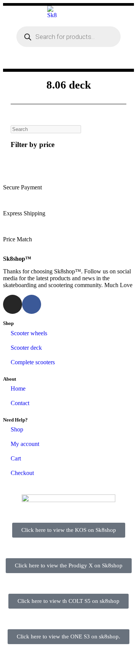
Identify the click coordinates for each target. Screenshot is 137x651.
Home (18, 388)
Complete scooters (33, 362)
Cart (16, 458)
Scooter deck (26, 347)
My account (25, 444)
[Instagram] (12, 304)
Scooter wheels (29, 333)
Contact (20, 403)
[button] (93, 62)
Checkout (22, 473)
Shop (17, 429)
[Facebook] (31, 304)
